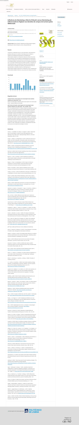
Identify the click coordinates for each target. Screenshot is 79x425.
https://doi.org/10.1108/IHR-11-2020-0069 (16, 199)
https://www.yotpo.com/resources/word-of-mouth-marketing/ (20, 278)
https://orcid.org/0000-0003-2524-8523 (16, 36)
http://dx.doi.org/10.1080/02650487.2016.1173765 (23, 143)
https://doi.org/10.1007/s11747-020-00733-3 (16, 266)
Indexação (53, 9)
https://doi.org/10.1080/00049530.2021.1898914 (17, 341)
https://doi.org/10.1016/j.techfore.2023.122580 (24, 371)
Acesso (72, 2)
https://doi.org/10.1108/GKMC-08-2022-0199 (18, 224)
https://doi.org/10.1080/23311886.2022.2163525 (17, 334)
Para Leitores (59, 32)
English (58, 24)
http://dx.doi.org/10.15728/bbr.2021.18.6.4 (16, 285)
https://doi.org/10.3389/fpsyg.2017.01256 (24, 204)
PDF (42, 51)
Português (59, 25)
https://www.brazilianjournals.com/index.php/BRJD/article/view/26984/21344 (23, 352)
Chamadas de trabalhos (18, 9)
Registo (68, 2)
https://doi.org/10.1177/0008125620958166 (16, 192)
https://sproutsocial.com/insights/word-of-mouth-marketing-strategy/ (21, 154)
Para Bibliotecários (60, 36)
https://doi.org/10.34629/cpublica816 (17, 40)
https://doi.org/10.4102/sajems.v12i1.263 (27, 393)
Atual (43, 9)
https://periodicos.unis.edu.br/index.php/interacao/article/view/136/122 (22, 302)
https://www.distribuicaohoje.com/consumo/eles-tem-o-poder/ (22, 295)
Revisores (8, 11)
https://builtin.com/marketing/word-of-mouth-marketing (19, 250)
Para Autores (59, 34)
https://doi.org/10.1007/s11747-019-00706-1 (24, 318)
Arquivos (47, 9)
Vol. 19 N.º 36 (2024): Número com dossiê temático (27, 15)
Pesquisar (70, 9)
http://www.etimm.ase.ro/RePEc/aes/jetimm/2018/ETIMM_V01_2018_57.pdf (22, 148)
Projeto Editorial (9, 9)
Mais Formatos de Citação (44, 105)
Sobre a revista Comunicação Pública (32, 9)
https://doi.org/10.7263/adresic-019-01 (15, 185)
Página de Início (10, 15)
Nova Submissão (61, 17)
